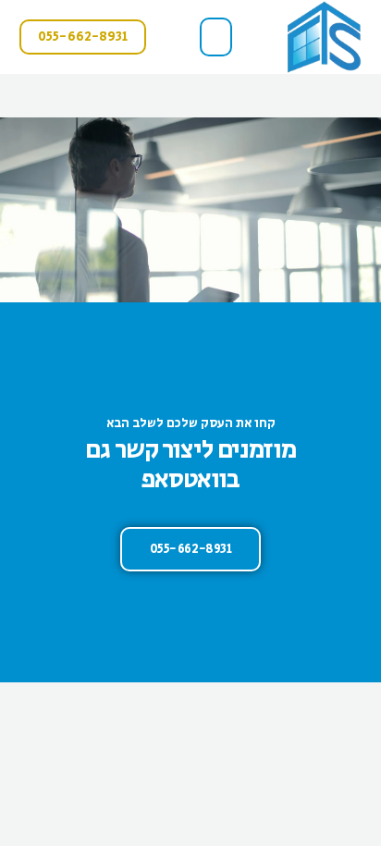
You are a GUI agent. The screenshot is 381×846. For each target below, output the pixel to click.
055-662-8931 (191, 549)
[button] (216, 37)
